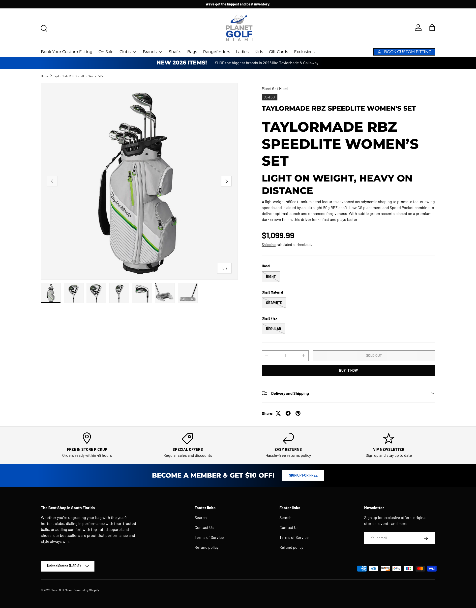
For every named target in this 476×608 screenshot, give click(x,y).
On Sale (106, 51)
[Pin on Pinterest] (298, 413)
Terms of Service (209, 537)
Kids (259, 51)
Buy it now (348, 370)
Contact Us (204, 527)
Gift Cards (278, 51)
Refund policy (206, 547)
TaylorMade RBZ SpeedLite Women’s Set (79, 76)
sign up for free (303, 475)
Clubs (125, 51)
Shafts (175, 51)
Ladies (242, 51)
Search (201, 517)
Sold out (374, 355)
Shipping (269, 245)
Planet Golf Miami (275, 89)
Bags (192, 51)
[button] (432, 27)
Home (45, 76)
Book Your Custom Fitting (66, 51)
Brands (150, 51)
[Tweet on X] (278, 413)
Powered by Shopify (86, 590)
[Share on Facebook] (288, 413)
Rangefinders (216, 51)
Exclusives (304, 51)
